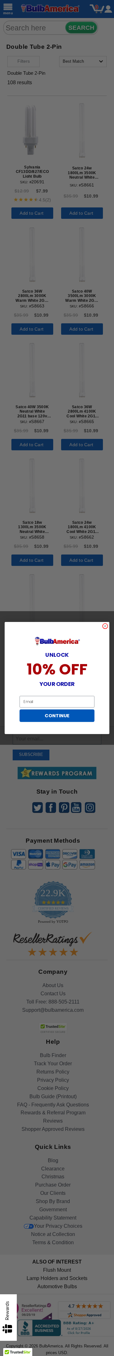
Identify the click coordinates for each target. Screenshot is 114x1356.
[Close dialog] (105, 626)
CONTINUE (57, 716)
